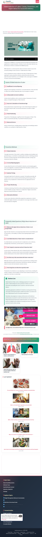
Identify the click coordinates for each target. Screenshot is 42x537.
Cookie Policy (4, 519)
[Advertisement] (21, 19)
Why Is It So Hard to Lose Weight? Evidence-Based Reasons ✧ (21, 434)
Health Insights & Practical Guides (23, 332)
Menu (38, 1)
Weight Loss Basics (7, 513)
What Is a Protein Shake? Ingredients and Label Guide (21, 405)
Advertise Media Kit (8, 489)
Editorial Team (6, 485)
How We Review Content (8, 487)
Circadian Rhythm (7, 524)
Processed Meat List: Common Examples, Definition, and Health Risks (21, 390)
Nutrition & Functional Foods (11, 502)
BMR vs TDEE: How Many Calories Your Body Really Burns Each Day (21, 419)
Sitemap (5, 491)
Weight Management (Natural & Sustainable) (14, 498)
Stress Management (7, 521)
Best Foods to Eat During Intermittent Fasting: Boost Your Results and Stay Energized (21, 449)
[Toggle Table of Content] (35, 59)
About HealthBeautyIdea (8, 482)
